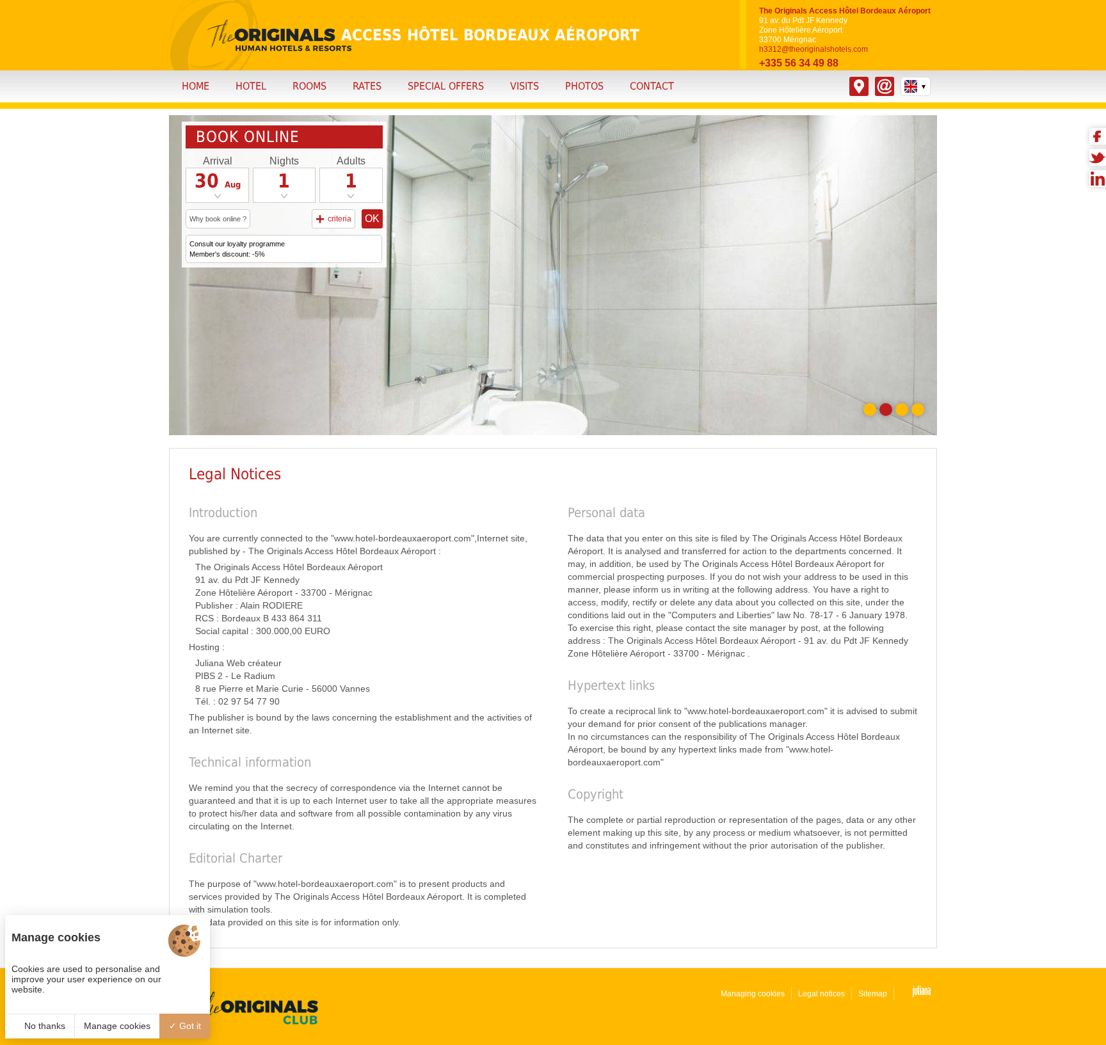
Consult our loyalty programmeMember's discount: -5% (237, 249)
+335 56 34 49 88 (798, 63)
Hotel (251, 86)
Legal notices (821, 993)
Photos (584, 86)
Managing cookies (753, 993)
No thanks (43, 1026)
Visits (524, 86)
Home (195, 86)
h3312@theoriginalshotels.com (813, 49)
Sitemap (872, 993)
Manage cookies (117, 1026)
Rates (367, 86)
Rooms (309, 86)
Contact (652, 86)
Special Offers (446, 86)
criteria (333, 218)
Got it (189, 1026)
